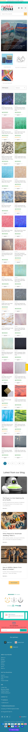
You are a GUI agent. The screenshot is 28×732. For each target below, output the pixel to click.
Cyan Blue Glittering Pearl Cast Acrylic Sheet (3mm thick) (7, 425)
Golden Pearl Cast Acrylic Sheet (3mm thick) (7, 304)
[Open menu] (25, 7)
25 (19, 463)
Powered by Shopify (20, 721)
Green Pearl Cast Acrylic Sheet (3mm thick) (20, 132)
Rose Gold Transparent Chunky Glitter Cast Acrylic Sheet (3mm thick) (20, 254)
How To (2, 675)
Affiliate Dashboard (5, 693)
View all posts (14, 582)
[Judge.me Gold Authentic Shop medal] (7, 600)
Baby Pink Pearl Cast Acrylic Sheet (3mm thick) (7, 132)
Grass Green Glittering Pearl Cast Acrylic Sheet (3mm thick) (20, 280)
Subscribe (23, 630)
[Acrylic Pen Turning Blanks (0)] (20, 59)
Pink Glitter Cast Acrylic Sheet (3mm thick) (7, 377)
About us (3, 657)
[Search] (25, 13)
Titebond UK (15, 647)
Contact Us (5, 699)
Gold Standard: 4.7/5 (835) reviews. (15, 0)
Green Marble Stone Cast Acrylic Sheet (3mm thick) (20, 157)
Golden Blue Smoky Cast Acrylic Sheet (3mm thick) (20, 451)
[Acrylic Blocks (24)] (7, 59)
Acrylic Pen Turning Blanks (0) (20, 67)
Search (2, 663)
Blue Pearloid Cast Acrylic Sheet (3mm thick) (20, 231)
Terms (2, 666)
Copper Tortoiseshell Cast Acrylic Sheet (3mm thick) (20, 400)
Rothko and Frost (11, 721)
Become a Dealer (5, 689)
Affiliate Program (5, 691)
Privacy (3, 664)
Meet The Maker (4, 677)
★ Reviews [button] (26, 367)
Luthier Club (4, 687)
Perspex (8, 36)
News (2, 678)
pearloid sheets (20, 39)
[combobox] (14, 13)
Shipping (3, 661)
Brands (2, 659)
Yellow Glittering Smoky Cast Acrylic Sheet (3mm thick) (20, 425)
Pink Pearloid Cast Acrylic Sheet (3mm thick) (7, 231)
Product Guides (4, 680)
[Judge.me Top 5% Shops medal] (20, 600)
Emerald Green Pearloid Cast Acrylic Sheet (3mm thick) (20, 109)
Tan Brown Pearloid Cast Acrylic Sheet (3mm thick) (20, 181)
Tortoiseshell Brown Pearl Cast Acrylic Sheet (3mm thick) (7, 254)
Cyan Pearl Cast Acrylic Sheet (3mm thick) (7, 181)
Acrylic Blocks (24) (7, 67)
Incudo (3, 106)
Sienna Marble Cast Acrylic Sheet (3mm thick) (7, 329)
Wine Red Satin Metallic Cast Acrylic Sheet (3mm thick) (7, 451)
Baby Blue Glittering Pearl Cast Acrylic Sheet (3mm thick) (7, 353)
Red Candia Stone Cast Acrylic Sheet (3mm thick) (7, 280)
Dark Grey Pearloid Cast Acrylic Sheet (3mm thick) (20, 304)
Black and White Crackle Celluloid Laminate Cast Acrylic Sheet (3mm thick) (7, 158)
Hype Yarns (9, 642)
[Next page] (23, 463)
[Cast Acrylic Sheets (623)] (7, 75)
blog (21, 45)
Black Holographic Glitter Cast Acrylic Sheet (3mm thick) (20, 353)
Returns (3, 668)
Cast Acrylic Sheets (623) (7, 83)
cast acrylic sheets (6, 35)
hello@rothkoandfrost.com (8, 705)
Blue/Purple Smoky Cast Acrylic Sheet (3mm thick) (7, 108)
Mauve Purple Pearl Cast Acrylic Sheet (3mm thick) (20, 377)
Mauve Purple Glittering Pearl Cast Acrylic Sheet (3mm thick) (20, 329)
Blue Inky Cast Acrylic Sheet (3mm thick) (6, 206)
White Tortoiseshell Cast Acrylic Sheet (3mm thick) (20, 206)
